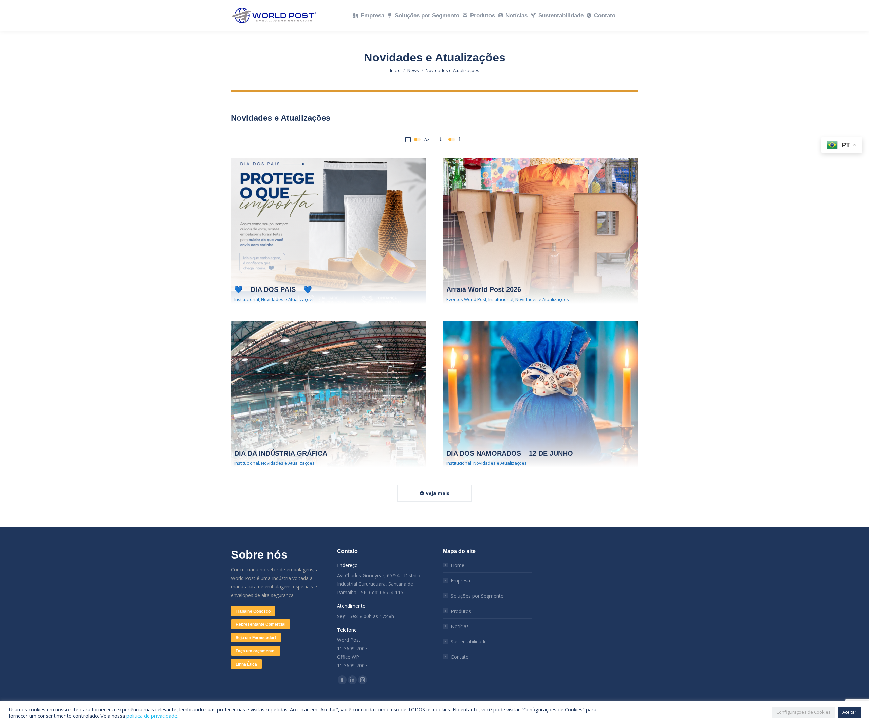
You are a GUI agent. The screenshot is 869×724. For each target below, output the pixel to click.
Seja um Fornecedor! (256, 637)
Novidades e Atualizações (288, 299)
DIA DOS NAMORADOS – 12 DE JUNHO (509, 453)
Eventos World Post (466, 299)
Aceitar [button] (849, 712)
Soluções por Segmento (477, 596)
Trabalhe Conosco (253, 611)
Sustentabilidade (469, 641)
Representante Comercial (260, 624)
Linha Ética (246, 664)
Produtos (461, 611)
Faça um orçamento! (256, 651)
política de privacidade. (152, 715)
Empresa (460, 580)
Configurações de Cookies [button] (803, 712)
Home (457, 565)
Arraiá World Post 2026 (483, 289)
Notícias (460, 626)
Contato (460, 657)
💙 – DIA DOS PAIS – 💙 (273, 289)
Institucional (246, 299)
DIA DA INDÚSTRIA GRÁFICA (280, 453)
